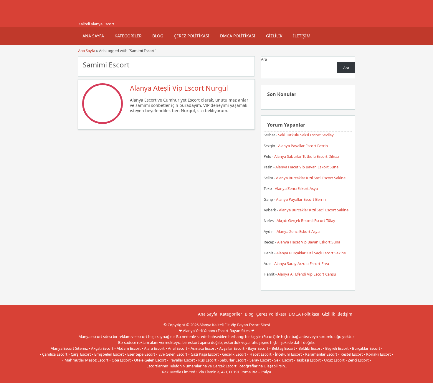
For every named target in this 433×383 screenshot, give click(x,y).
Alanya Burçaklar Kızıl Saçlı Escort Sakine (311, 177)
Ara (264, 59)
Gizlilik (274, 36)
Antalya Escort (204, 377)
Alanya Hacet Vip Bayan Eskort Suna (306, 167)
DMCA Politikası (237, 36)
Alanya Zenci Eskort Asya (296, 188)
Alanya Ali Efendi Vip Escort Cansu (306, 274)
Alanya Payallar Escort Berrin (303, 145)
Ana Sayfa (93, 36)
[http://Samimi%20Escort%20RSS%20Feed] (247, 64)
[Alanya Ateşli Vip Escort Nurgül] (102, 122)
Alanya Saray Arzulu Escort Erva (301, 263)
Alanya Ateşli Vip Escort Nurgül (179, 88)
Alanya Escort (229, 377)
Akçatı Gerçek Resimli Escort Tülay (306, 220)
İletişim (301, 36)
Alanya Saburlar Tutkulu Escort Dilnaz (306, 156)
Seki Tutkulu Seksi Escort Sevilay (306, 134)
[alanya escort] (85, 18)
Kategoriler (128, 36)
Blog (157, 36)
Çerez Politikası (191, 36)
